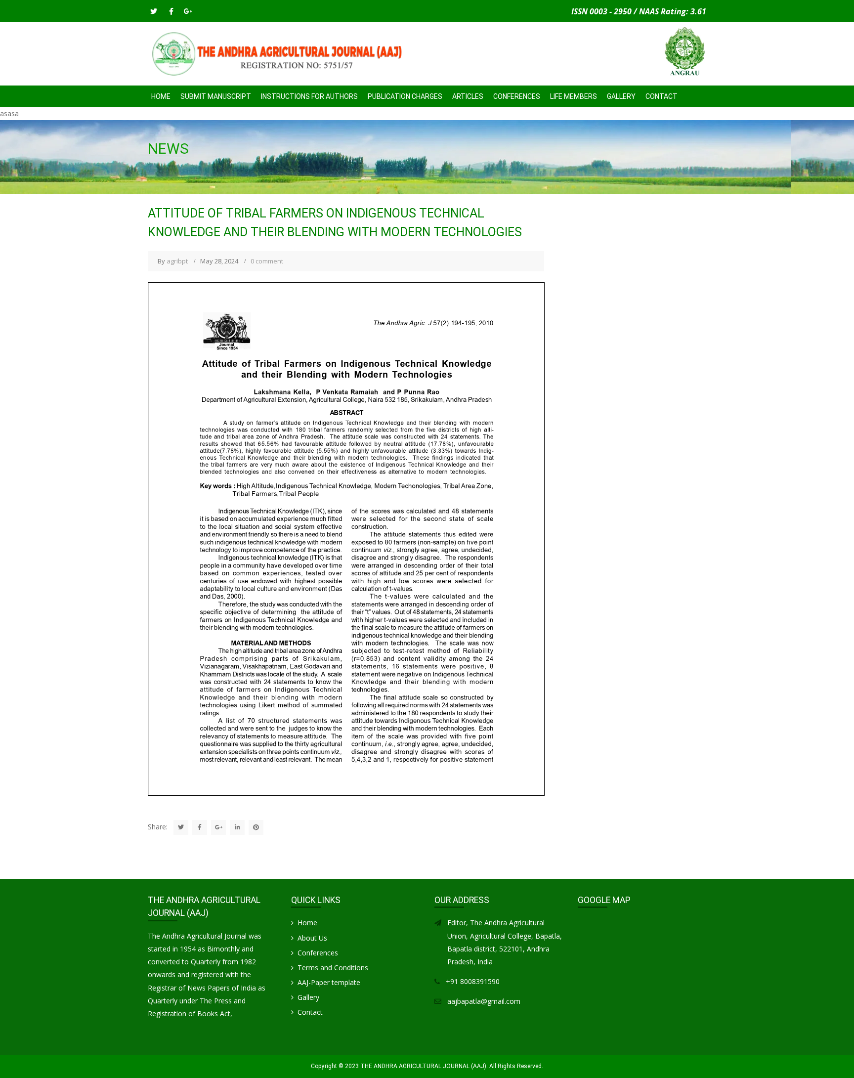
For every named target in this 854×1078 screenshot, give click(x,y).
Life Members (573, 96)
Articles (467, 96)
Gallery (621, 96)
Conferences (318, 952)
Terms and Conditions (333, 967)
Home (161, 96)
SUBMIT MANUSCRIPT (215, 96)
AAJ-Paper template (329, 982)
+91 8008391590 (473, 981)
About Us (312, 938)
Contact (661, 96)
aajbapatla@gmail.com (483, 1001)
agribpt (177, 261)
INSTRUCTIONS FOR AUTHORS (309, 96)
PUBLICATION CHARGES (405, 96)
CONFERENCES (516, 96)
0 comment (267, 261)
